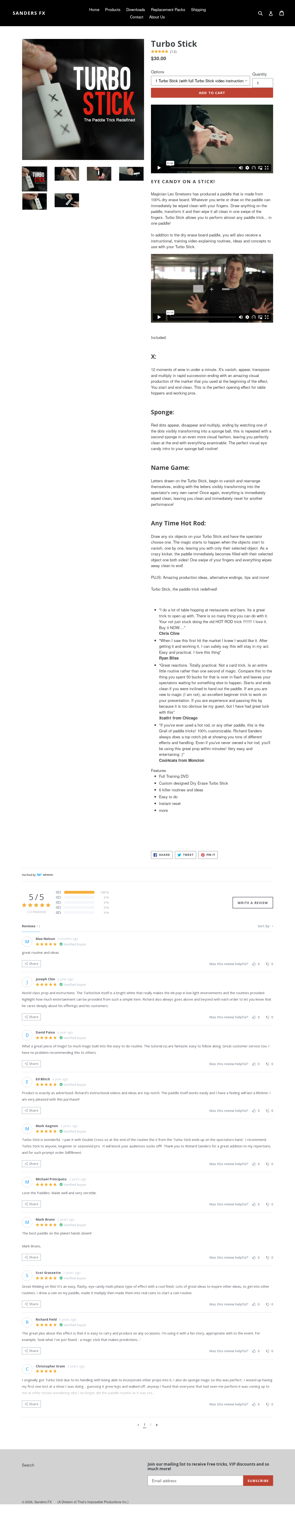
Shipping (198, 9)
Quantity (259, 74)
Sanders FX (29, 13)
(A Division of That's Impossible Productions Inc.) (93, 1501)
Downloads (135, 9)
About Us (157, 17)
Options (157, 71)
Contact (136, 17)
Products (113, 9)
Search (28, 1465)
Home (94, 9)
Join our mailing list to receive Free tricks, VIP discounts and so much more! (208, 1466)
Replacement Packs (168, 9)
